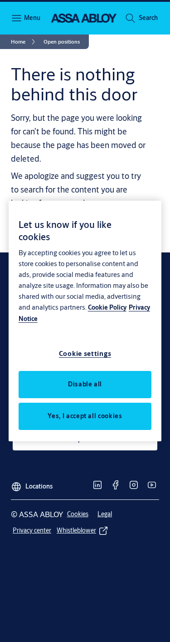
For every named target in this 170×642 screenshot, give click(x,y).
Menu (32, 18)
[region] (85, 321)
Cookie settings (85, 353)
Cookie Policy (107, 307)
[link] (24, 41)
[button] (148, 18)
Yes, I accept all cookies (85, 416)
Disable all (85, 384)
